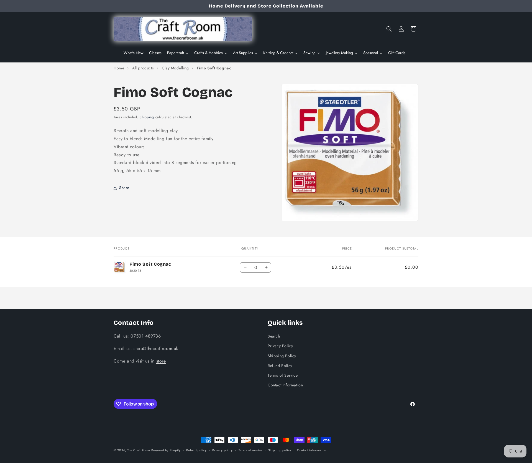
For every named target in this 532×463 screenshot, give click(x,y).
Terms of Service (283, 375)
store (161, 361)
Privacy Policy (280, 346)
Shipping (147, 117)
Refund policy (196, 450)
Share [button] (124, 188)
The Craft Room (138, 450)
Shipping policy (279, 450)
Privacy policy (222, 450)
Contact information (311, 450)
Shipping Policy (282, 355)
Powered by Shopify (166, 450)
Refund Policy (280, 365)
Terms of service (250, 450)
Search (274, 336)
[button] (389, 29)
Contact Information (285, 384)
